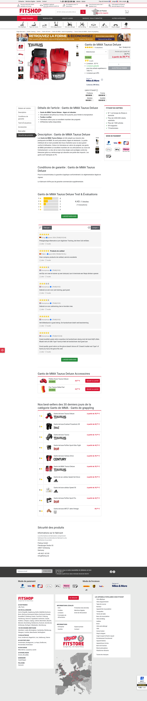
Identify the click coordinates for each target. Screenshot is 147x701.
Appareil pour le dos (102, 643)
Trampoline (99, 611)
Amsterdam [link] (21, 642)
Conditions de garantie (23, 118)
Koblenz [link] (20, 621)
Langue (114, 1)
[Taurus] (35, 45)
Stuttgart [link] (28, 625)
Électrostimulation (102, 648)
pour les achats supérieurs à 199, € (96, 68)
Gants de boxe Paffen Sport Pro (65, 498)
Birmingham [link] (32, 630)
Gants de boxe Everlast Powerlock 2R (67, 424)
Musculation (47, 18)
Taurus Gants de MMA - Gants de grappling (86, 31)
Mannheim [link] (43, 621)
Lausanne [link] (29, 650)
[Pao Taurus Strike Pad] (43, 389)
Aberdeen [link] (21, 630)
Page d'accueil (20, 31)
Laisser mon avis (69, 216)
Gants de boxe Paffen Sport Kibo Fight (67, 445)
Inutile (49, 244)
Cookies (60, 610)
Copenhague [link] (22, 660)
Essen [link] (33, 616)
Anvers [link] (20, 655)
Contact (44, 1)
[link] (109, 143)
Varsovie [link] (21, 665)
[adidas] (60, 480)
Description (22, 112)
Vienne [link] (48, 637)
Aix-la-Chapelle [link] (22, 612)
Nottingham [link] (41, 632)
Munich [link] (49, 621)
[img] (102, 79)
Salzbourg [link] (42, 637)
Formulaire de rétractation (62, 616)
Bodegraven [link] (30, 642)
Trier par (46, 228)
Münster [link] (20, 623)
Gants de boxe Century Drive (64, 456)
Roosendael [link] (21, 645)
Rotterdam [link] (29, 645)
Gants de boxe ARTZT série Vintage (66, 509)
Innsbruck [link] (25, 637)
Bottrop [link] (24, 614)
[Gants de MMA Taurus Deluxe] (49, 468)
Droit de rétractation (80, 613)
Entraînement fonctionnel (104, 638)
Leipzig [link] (31, 621)
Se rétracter (74, 598)
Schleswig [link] (21, 625)
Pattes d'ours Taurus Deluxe (58, 379)
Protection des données (81, 608)
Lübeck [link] (36, 621)
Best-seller (21, 131)
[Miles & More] (119, 585)
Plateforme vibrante (102, 650)
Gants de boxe (46, 31)
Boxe (38, 31)
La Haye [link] (36, 642)
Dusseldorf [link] (21, 616)
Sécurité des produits (25, 135)
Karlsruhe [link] (41, 618)
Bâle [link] (19, 650)
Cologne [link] (26, 621)
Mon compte (122, 1)
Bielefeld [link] (42, 612)
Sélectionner (90, 52)
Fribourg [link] (45, 616)
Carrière (38, 1)
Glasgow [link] (21, 632)
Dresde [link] (48, 614)
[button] (21, 46)
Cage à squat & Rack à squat (105, 636)
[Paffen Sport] (60, 448)
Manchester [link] (33, 632)
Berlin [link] (37, 612)
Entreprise (21, 1)
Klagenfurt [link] (31, 637)
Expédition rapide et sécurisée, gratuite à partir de (51, 6)
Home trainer (100, 631)
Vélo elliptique (100, 599)
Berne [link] (23, 650)
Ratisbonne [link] (34, 623)
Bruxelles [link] (26, 655)
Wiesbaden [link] (34, 625)
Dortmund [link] (42, 614)
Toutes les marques (102, 654)
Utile (42, 244)
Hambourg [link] (21, 618)
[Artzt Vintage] (60, 512)
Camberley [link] (40, 630)
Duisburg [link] (28, 616)
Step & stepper (100, 633)
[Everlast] (60, 427)
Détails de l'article (24, 108)
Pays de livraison (103, 1)
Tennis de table (101, 614)
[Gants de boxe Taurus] (49, 437)
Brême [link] (36, 614)
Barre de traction (101, 645)
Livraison (60, 613)
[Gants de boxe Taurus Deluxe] (49, 416)
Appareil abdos (101, 641)
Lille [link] (19, 607)
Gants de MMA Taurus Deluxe (64, 466)
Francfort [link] (39, 616)
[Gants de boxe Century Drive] (49, 458)
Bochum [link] (47, 612)
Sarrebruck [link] (48, 623)
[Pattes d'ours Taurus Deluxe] (43, 381)
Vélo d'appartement (102, 602)
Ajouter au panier (119, 68)
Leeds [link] (26, 630)
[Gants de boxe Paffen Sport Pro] (49, 500)
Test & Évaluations (24, 123)
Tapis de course (101, 604)
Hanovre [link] (28, 618)
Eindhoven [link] (43, 642)
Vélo (97, 628)
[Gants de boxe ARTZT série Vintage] (49, 511)
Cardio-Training (27, 18)
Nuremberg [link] (27, 623)
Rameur (98, 607)
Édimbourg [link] (47, 630)
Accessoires (22, 127)
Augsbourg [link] (31, 612)
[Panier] (127, 12)
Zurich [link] (34, 650)
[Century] (60, 459)
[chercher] (83, 12)
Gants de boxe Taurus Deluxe (64, 414)
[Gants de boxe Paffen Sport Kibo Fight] (49, 447)
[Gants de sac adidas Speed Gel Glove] (49, 479)
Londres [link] (26, 632)
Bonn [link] (19, 614)
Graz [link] (19, 637)
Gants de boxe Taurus (61, 435)
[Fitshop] (30, 12)
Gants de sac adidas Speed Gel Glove (67, 477)
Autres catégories (119, 18)
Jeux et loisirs (67, 18)
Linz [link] (37, 637)
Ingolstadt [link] (34, 618)
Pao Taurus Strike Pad (56, 387)
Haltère (98, 621)
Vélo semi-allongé (101, 626)
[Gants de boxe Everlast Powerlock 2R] (49, 426)
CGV (59, 608)
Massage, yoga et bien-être (92, 18)
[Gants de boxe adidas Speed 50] (49, 490)
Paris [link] (22, 607)
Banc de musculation (102, 616)
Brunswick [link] (30, 614)
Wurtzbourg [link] (42, 625)
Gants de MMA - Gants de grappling (62, 31)
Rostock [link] (41, 623)
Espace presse (78, 627)
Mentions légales (30, 1)
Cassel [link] (47, 618)
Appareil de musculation (103, 609)
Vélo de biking (100, 619)
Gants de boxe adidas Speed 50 (65, 488)
